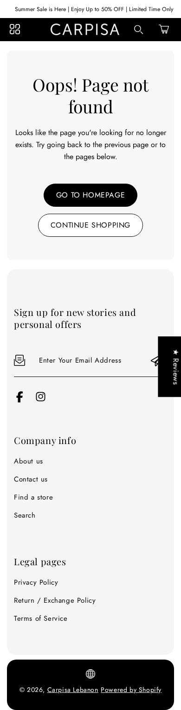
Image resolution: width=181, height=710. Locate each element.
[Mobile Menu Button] (15, 29)
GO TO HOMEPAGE (90, 195)
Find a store (33, 497)
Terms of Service (41, 618)
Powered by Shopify (131, 689)
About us (28, 461)
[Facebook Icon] (20, 400)
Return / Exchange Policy (55, 600)
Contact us (31, 479)
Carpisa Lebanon (72, 689)
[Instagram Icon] (40, 400)
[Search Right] (139, 29)
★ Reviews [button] (175, 366)
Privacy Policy (36, 582)
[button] (164, 29)
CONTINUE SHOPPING (90, 225)
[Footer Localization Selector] (90, 674)
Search (25, 515)
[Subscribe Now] (157, 360)
